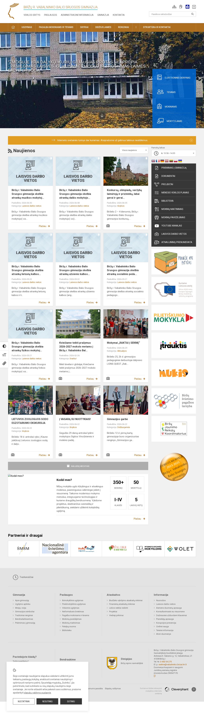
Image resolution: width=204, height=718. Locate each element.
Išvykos (120, 206)
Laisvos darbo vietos (31, 206)
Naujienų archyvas (80, 466)
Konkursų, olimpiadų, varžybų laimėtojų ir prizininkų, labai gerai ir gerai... (124, 194)
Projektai (167, 184)
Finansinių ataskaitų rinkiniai (122, 604)
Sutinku (71, 701)
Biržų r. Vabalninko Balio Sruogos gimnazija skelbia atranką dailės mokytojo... (75, 194)
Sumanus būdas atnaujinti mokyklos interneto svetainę (151, 691)
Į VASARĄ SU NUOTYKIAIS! (75, 419)
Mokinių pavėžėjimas (173, 217)
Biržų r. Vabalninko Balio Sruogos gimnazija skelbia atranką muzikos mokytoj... (28, 194)
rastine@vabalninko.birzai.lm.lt (173, 664)
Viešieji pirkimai (116, 615)
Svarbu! (73, 358)
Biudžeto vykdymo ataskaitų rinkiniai (125, 600)
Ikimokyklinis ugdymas (72, 600)
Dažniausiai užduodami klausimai (171, 615)
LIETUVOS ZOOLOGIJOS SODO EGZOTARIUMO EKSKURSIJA (30, 421)
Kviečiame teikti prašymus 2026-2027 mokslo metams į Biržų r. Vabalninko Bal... (76, 346)
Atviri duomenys (163, 634)
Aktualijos (122, 351)
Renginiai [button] (123, 27)
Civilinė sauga (162, 626)
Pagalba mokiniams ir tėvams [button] (56, 27)
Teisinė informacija (164, 630)
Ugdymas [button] (27, 27)
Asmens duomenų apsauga (169, 608)
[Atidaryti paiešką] (192, 14)
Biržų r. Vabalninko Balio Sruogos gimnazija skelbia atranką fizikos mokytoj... (27, 346)
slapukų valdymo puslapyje (37, 692)
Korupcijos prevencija (166, 623)
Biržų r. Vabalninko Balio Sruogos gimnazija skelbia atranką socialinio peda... (123, 270)
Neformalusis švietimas (73, 611)
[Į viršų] (194, 689)
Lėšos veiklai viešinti (118, 608)
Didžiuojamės (123, 427)
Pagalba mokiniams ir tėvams (75, 615)
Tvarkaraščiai (26, 577)
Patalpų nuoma (69, 626)
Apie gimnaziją (22, 600)
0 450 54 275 (166, 661)
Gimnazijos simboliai (24, 611)
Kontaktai (119, 15)
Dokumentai (168, 176)
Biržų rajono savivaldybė (132, 663)
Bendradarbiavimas (24, 619)
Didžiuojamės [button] (103, 27)
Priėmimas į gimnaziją (173, 167)
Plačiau (42, 226)
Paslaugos (50, 15)
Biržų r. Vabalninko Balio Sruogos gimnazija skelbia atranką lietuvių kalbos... (27, 270)
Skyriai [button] (84, 27)
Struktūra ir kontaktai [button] (157, 27)
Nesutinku (47, 701)
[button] (174, 7)
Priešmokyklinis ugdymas (74, 604)
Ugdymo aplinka (22, 604)
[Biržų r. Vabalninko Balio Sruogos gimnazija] (13, 10)
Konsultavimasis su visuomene (170, 611)
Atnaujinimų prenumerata (176, 242)
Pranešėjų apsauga (165, 619)
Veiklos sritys (32, 15)
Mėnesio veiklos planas (175, 192)
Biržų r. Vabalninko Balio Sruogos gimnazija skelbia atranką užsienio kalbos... (75, 270)
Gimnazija (103, 15)
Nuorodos (161, 600)
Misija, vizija (20, 608)
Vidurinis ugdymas (70, 608)
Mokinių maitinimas (172, 209)
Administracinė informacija (77, 15)
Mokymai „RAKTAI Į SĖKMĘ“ (123, 342)
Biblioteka (167, 201)
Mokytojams (174, 121)
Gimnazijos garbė (117, 419)
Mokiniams (171, 106)
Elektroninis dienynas (177, 77)
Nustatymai (24, 701)
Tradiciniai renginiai (24, 615)
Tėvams (171, 92)
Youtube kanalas (171, 225)
